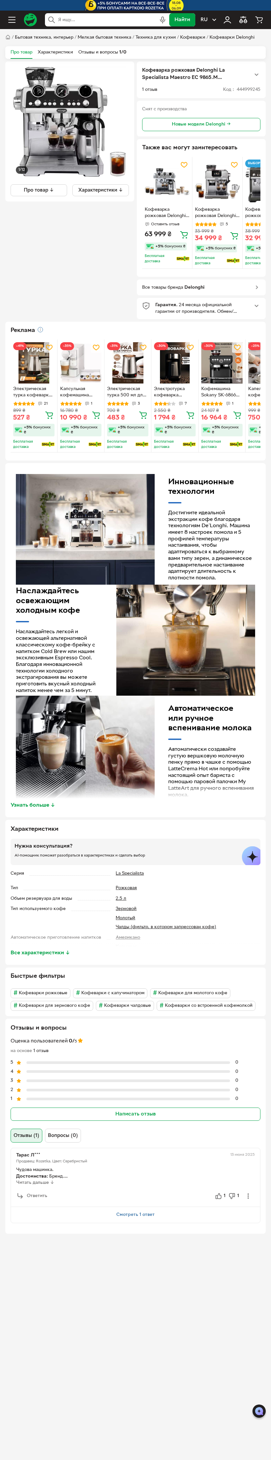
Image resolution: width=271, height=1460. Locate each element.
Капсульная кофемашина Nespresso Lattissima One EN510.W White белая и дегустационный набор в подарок (78, 393)
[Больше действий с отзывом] (248, 1196)
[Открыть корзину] (259, 19)
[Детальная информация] (40, 329)
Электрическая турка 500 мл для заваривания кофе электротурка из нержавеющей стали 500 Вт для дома (127, 393)
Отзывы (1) (26, 1135)
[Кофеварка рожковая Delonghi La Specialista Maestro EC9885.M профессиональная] (167, 182)
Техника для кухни (156, 37)
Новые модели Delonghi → (201, 124)
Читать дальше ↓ (35, 1183)
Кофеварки (192, 37)
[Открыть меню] (12, 19)
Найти (182, 19)
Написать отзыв (135, 1114)
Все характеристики (40, 953)
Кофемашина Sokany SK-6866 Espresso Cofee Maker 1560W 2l (218, 393)
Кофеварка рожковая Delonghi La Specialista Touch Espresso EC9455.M (216, 213)
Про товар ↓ (39, 190)
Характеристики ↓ (100, 190)
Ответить (37, 1196)
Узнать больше (33, 805)
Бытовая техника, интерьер (44, 37)
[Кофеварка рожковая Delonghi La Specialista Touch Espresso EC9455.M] (217, 182)
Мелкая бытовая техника (104, 37)
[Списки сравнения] (243, 19)
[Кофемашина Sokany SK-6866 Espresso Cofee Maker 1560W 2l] (222, 362)
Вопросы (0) (63, 1135)
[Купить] (184, 234)
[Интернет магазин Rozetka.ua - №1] (30, 19)
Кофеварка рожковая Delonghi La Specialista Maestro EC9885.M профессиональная (165, 213)
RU (204, 20)
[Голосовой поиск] (162, 19)
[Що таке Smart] (182, 258)
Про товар (21, 52)
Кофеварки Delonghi (232, 37)
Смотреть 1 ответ (135, 1215)
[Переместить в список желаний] (184, 165)
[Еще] (256, 75)
